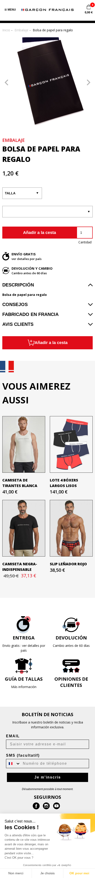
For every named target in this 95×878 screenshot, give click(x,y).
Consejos (15, 304)
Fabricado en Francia (30, 314)
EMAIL (13, 736)
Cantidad (85, 242)
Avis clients (17, 324)
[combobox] (13, 763)
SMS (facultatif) (23, 755)
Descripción (18, 284)
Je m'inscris (47, 777)
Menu (12, 9)
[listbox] (47, 212)
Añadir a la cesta (39, 232)
